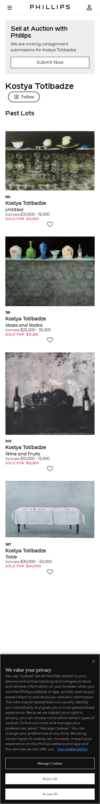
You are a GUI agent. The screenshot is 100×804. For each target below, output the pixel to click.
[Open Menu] (13, 8)
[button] (50, 179)
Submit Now (50, 62)
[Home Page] (50, 7)
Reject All (50, 779)
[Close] (93, 661)
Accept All (50, 794)
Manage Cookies (50, 763)
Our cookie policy (72, 749)
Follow (27, 96)
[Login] (89, 7)
